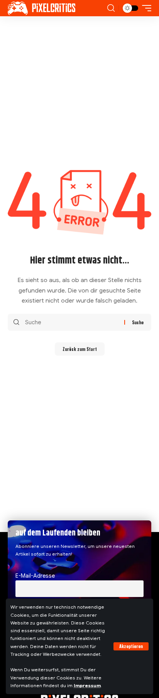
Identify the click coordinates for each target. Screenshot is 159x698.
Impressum (87, 685)
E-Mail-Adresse (35, 575)
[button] (131, 646)
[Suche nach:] (71, 322)
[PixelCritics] (41, 8)
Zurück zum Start (80, 349)
